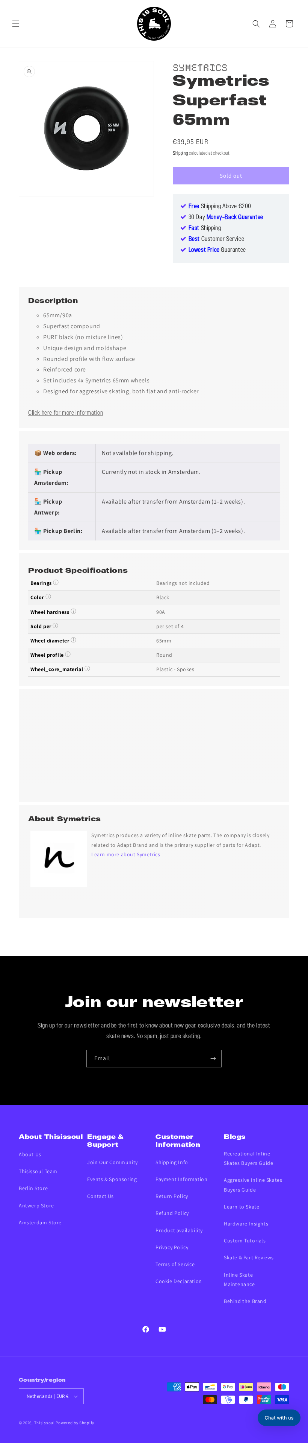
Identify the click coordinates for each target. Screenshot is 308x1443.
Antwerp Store (36, 1205)
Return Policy (172, 1196)
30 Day (226, 217)
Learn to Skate (241, 1206)
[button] (16, 23)
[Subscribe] (213, 1058)
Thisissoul (44, 1422)
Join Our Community (112, 1162)
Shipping (180, 153)
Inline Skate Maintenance (239, 1279)
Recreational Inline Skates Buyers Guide (248, 1158)
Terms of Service (175, 1264)
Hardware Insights (246, 1223)
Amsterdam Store (40, 1222)
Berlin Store (33, 1188)
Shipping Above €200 (220, 206)
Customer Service (217, 239)
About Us (30, 1154)
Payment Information (181, 1179)
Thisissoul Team (38, 1171)
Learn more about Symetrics (125, 854)
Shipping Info (172, 1162)
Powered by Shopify (75, 1422)
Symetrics (200, 66)
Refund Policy (172, 1213)
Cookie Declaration (179, 1281)
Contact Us (100, 1196)
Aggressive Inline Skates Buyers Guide (253, 1185)
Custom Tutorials (245, 1240)
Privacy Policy (172, 1247)
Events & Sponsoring (112, 1179)
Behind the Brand (245, 1301)
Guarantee (217, 250)
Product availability (179, 1230)
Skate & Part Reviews (249, 1257)
